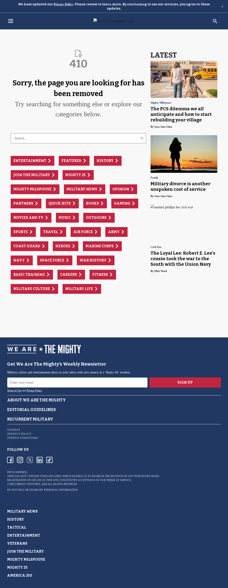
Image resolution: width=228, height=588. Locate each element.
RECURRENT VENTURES (25, 484)
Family (154, 177)
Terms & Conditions (22, 437)
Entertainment (23, 535)
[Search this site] (215, 21)
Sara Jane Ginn (163, 126)
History (15, 519)
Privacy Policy (63, 4)
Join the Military (25, 551)
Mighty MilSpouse (161, 102)
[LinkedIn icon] (40, 460)
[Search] (142, 138)
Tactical (16, 527)
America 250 (19, 575)
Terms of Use (14, 390)
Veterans (17, 543)
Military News (22, 511)
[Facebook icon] (10, 460)
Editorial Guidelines (31, 409)
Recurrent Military (30, 419)
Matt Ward (160, 271)
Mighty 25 (17, 567)
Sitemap (13, 429)
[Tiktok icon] (49, 460)
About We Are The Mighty (36, 400)
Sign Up (185, 382)
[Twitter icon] (30, 460)
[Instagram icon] (20, 460)
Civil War (156, 247)
